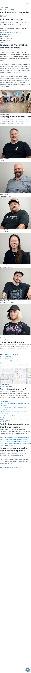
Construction (7, 437)
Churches (21, 441)
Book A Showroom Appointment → (10, 365)
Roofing (9, 439)
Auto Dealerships (8, 441)
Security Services (8, 445)
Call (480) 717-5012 (16, 32)
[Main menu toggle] (27, 3)
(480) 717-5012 (8, 359)
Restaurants (22, 443)
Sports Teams (8, 443)
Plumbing (27, 437)
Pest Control (3, 439)
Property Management (18, 439)
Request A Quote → (5, 32)
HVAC (1, 437)
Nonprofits (16, 443)
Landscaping (15, 437)
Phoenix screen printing (15, 461)
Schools (16, 441)
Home (1, 7)
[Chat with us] (28, 670)
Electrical (21, 437)
